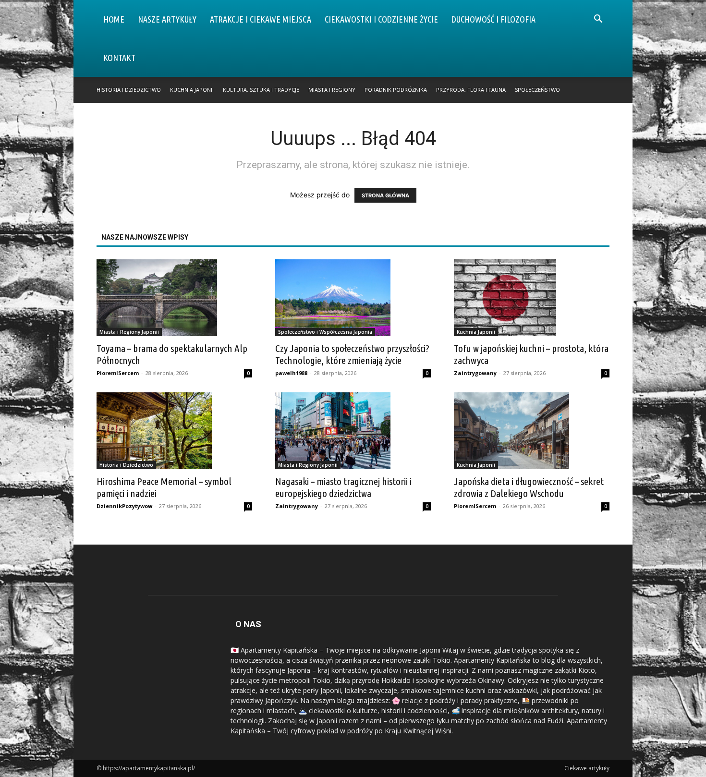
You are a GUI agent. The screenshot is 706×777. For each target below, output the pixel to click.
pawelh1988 (291, 372)
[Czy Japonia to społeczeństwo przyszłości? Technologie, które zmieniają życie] (353, 297)
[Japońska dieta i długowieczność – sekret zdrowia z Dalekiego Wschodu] (531, 430)
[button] (597, 19)
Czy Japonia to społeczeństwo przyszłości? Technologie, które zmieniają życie (352, 354)
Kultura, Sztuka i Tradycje (261, 89)
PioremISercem (118, 372)
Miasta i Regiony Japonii (129, 331)
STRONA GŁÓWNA (385, 195)
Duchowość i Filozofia (493, 19)
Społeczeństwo (537, 89)
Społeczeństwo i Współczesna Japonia (325, 331)
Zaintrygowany (475, 372)
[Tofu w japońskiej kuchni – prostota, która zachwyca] (531, 297)
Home (113, 19)
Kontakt (119, 57)
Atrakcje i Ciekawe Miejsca (260, 19)
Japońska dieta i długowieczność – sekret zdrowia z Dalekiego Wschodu (529, 487)
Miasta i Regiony (331, 89)
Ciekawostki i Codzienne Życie (381, 19)
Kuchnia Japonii (192, 89)
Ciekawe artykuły (586, 768)
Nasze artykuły (167, 19)
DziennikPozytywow (124, 506)
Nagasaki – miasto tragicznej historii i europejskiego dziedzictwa (343, 487)
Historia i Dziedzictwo (129, 89)
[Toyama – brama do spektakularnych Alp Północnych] (174, 297)
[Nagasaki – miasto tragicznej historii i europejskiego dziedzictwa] (353, 430)
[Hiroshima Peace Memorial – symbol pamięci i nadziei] (174, 430)
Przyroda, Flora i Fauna (471, 89)
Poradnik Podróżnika (396, 89)
